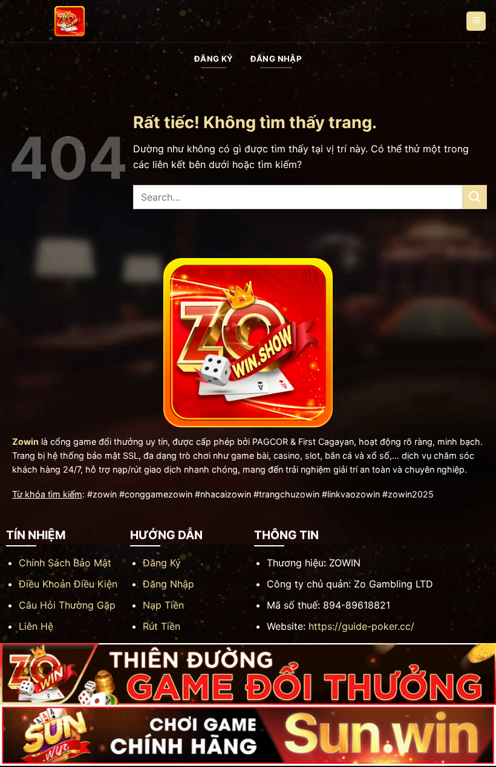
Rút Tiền (161, 626)
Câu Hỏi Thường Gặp (67, 605)
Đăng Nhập (168, 584)
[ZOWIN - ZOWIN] (69, 21)
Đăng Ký (162, 563)
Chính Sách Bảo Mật (65, 563)
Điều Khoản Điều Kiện (68, 584)
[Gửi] (475, 197)
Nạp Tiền (163, 605)
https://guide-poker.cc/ (361, 626)
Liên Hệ (36, 626)
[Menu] (476, 21)
